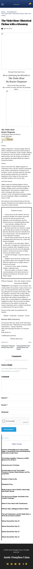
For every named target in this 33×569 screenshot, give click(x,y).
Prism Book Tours (19, 72)
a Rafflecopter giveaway (8, 335)
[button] (2, 4)
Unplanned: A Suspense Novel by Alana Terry (8, 346)
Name (4, 398)
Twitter (27, 316)
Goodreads (13, 316)
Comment (5, 377)
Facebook (21, 316)
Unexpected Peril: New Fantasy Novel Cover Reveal (23, 347)
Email (4, 405)
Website (6, 316)
